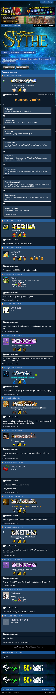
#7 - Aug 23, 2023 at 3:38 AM (13, 368)
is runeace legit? (13, 59)
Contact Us (45, 689)
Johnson (16, 307)
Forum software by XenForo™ (10, 692)
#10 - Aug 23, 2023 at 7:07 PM (13, 462)
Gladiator (16, 251)
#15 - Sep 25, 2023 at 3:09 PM (13, 616)
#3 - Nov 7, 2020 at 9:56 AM (12, 248)
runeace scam (45, 59)
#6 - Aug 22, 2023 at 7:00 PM (13, 335)
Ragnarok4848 (19, 619)
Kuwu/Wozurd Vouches (34, 647)
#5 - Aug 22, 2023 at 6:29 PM (13, 304)
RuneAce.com (7, 300)
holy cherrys (18, 466)
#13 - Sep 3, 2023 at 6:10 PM (13, 559)
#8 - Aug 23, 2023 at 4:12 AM (13, 398)
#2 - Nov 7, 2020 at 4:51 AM (12, 221)
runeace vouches (9, 61)
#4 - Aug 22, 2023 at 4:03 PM (13, 274)
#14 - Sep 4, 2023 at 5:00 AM (13, 589)
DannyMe (6, 555)
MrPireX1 (16, 593)
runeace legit (34, 59)
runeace (24, 59)
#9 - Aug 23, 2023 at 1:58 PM (13, 430)
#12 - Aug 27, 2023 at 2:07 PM (13, 527)
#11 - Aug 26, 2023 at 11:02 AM (13, 496)
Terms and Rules (50, 692)
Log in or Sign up (47, 2)
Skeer (14, 278)
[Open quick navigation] (53, 52)
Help (51, 689)
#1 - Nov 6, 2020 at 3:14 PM (12, 76)
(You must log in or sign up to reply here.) (16, 642)
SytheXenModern (8, 689)
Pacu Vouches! (18, 647)
